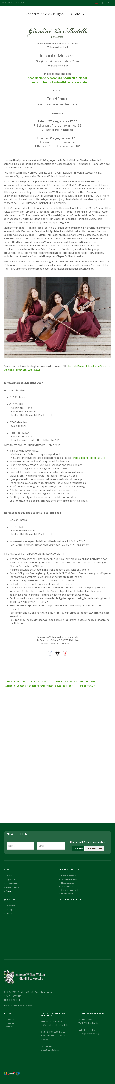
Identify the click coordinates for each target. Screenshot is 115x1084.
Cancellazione (94, 848)
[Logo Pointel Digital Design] (18, 1073)
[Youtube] (65, 653)
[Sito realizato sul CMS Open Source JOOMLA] (5, 1073)
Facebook (10, 1019)
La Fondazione (12, 883)
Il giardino (10, 880)
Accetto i (89, 842)
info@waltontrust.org (90, 1034)
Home (6, 1005)
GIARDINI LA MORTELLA (13, 2)
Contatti (9, 913)
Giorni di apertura (68, 876)
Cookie (21, 1005)
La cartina (10, 906)
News (8, 891)
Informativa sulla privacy (94, 842)
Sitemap (29, 1005)
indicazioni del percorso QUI (89, 457)
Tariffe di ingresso (69, 879)
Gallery (9, 910)
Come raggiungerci (69, 890)
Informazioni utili (68, 894)
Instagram (10, 1023)
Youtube (9, 1027)
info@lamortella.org (49, 1039)
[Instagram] (57, 653)
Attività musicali (13, 887)
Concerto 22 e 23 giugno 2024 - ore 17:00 (57, 14)
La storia (10, 876)
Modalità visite (67, 883)
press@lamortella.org (50, 1050)
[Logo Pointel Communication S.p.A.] (11, 1073)
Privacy (13, 1005)
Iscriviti (78, 848)
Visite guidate (67, 886)
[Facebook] (50, 653)
